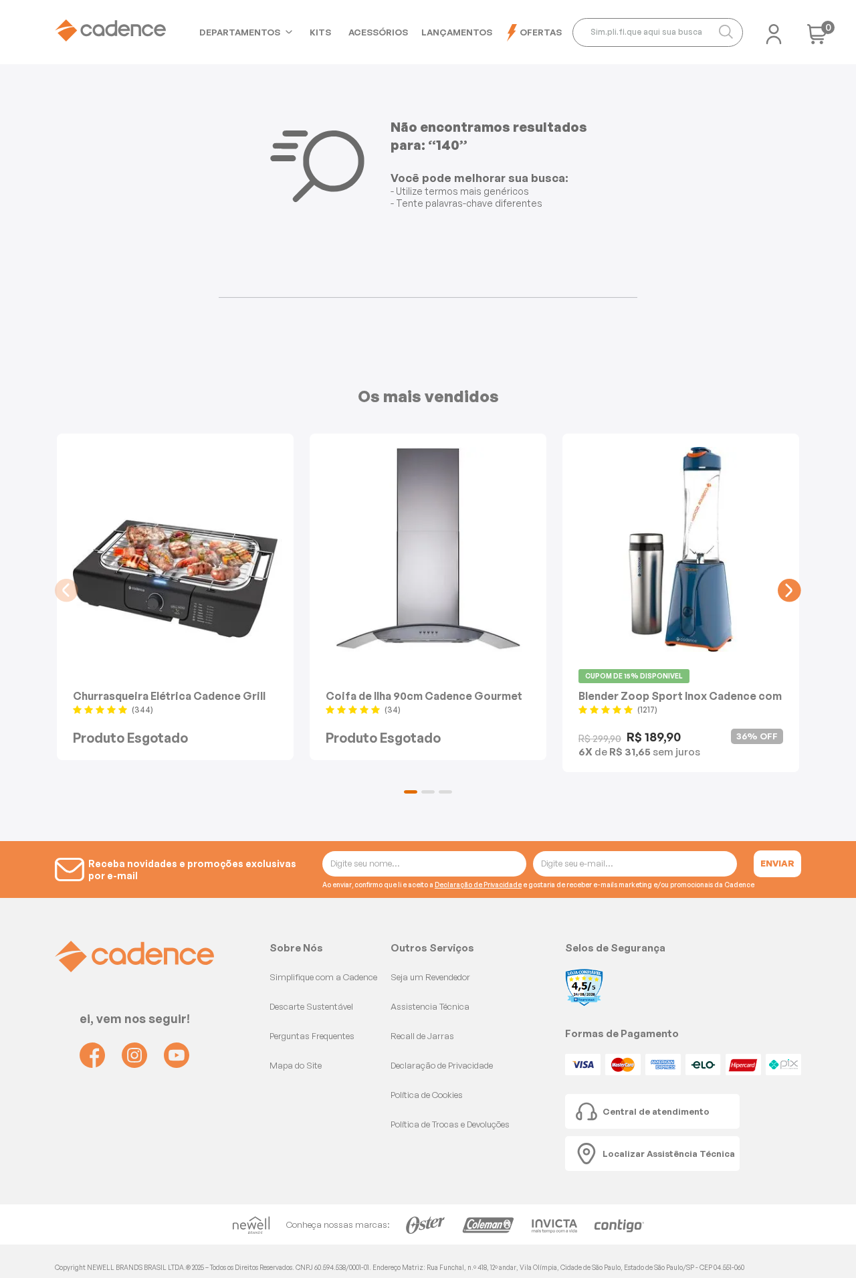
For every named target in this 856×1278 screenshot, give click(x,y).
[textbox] (657, 32)
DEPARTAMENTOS (239, 32)
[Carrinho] (817, 38)
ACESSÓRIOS (378, 32)
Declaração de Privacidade (478, 885)
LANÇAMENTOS (456, 32)
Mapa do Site (296, 1065)
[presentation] (66, 590)
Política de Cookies (427, 1094)
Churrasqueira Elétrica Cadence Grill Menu (169, 695)
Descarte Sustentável (311, 1006)
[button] (410, 792)
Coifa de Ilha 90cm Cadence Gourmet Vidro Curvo (424, 695)
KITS (320, 32)
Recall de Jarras (422, 1035)
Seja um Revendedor (430, 977)
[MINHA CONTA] (774, 30)
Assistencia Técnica (430, 1006)
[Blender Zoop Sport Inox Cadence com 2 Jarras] (680, 549)
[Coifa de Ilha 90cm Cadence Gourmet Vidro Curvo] (428, 549)
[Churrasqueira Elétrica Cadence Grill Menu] (175, 549)
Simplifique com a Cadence (323, 977)
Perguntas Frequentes (312, 1035)
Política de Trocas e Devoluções (450, 1124)
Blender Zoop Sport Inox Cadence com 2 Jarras (680, 695)
